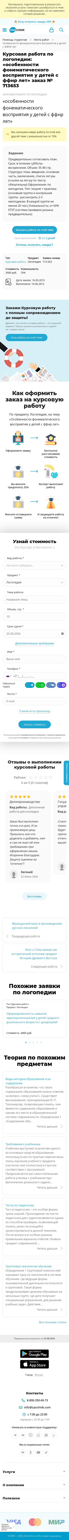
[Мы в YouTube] (38, 1452)
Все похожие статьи (52, 1322)
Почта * (12, 694)
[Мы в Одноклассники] (30, 1452)
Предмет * (13, 575)
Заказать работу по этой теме (34, 230)
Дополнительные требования (34, 643)
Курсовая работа (15, 261)
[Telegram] (29, 685)
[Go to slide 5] (40, 1042)
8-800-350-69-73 (37, 1400)
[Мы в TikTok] (46, 1452)
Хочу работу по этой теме (26, 337)
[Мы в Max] (46, 1435)
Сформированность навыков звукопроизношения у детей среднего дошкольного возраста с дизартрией (32, 1018)
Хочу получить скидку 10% (34, 21)
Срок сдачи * (15, 626)
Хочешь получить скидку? (34, 244)
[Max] (61, 685)
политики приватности (56, 735)
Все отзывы (34, 896)
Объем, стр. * (15, 609)
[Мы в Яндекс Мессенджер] (54, 1435)
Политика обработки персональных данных (6, 1527)
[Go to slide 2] (29, 1042)
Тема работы (15, 592)
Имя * (11, 651)
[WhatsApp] (40, 685)
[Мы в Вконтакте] (23, 1435)
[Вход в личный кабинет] (51, 30)
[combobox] (34, 565)
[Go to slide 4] (37, 1042)
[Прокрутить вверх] (4, 1536)
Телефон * (13, 668)
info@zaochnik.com (37, 1407)
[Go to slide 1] (26, 1042)
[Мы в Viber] (30, 1435)
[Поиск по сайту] (61, 30)
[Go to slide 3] (33, 1042)
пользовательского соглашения (33, 735)
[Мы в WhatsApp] (38, 1435)
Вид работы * (15, 558)
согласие (24, 738)
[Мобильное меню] (5, 30)
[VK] (51, 685)
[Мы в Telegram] (15, 1435)
